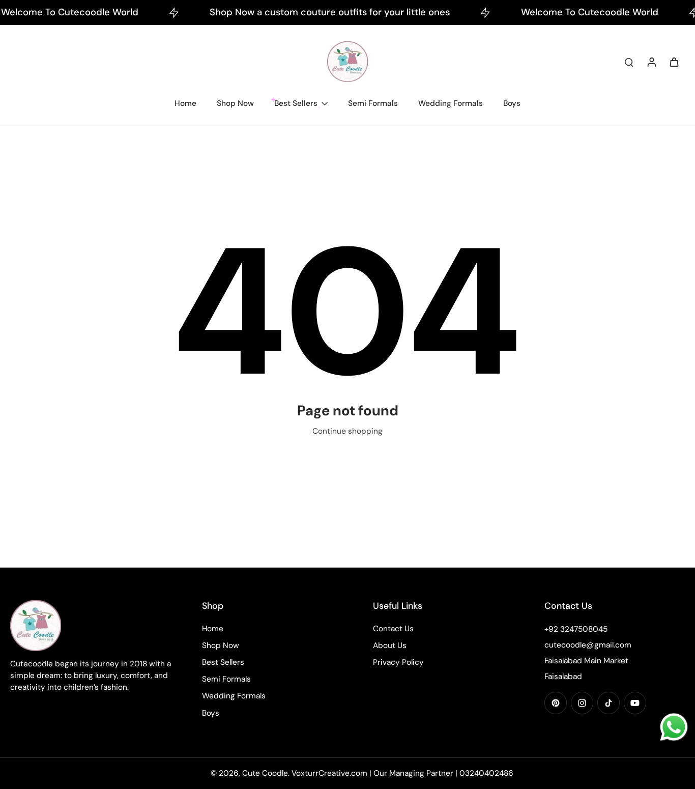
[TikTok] (608, 703)
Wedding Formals (234, 696)
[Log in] (651, 61)
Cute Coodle (265, 773)
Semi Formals (226, 679)
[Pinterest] (555, 703)
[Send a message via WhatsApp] (674, 727)
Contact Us (393, 629)
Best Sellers (223, 662)
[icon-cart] (673, 61)
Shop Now (220, 645)
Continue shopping (347, 431)
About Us (390, 645)
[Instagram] (582, 703)
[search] (629, 61)
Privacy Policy (398, 662)
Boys (210, 713)
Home (212, 629)
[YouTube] (635, 703)
